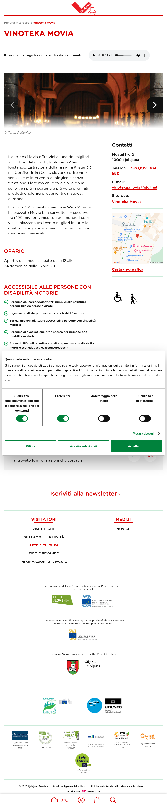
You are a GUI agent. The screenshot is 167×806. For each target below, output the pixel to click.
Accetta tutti (136, 446)
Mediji (123, 519)
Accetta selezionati (83, 446)
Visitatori (44, 519)
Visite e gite (43, 529)
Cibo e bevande (44, 553)
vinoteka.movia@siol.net (134, 187)
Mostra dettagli (144, 433)
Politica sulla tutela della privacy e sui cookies (117, 786)
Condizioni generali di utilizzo (69, 786)
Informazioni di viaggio (43, 561)
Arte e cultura (43, 545)
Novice (123, 529)
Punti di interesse (16, 22)
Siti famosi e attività (44, 537)
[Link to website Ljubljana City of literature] (104, 705)
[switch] (63, 418)
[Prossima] (155, 105)
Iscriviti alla (83, 493)
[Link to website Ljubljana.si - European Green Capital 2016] (57, 706)
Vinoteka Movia (126, 202)
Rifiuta (30, 446)
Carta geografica (127, 269)
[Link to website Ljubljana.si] (83, 667)
